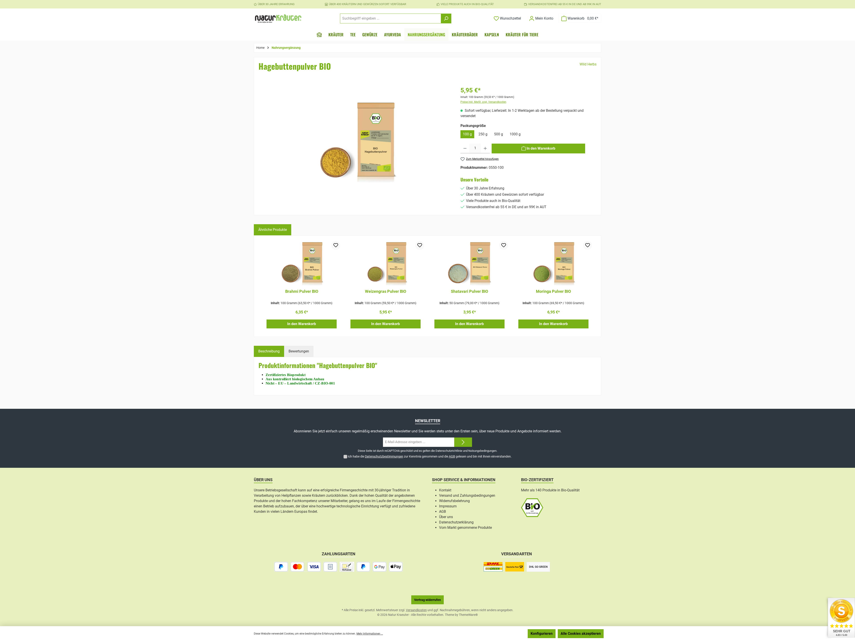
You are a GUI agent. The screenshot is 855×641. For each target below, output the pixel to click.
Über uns (446, 517)
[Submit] (463, 442)
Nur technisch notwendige (502, 633)
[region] (356, 148)
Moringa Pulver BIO (553, 291)
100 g (467, 134)
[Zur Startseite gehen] (278, 18)
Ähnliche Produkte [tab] (272, 230)
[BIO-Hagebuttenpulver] (356, 141)
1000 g (515, 134)
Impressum (448, 506)
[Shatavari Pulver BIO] (469, 263)
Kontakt (445, 490)
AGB (452, 456)
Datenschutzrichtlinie (449, 450)
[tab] (269, 351)
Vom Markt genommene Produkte (465, 527)
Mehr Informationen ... (369, 633)
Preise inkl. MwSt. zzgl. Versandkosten (483, 102)
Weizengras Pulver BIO (385, 291)
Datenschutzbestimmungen (384, 456)
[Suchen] (446, 18)
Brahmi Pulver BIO (301, 291)
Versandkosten (416, 610)
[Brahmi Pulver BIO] (301, 263)
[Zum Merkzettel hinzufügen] (335, 245)
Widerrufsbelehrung (454, 501)
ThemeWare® (468, 615)
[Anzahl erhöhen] (485, 148)
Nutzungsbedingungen (482, 450)
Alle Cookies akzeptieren (581, 633)
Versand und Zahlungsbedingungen (467, 495)
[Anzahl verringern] (465, 148)
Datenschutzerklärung (456, 522)
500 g (498, 134)
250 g (482, 134)
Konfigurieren (542, 633)
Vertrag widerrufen (427, 600)
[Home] (319, 34)
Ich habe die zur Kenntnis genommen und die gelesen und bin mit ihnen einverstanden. (430, 456)
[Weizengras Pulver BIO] (385, 263)
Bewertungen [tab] (299, 351)
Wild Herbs (588, 64)
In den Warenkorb (301, 324)
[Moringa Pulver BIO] (553, 263)
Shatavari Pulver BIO (469, 291)
